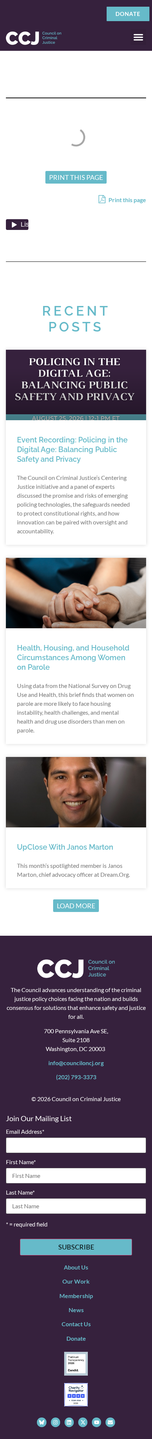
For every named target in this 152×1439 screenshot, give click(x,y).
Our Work (76, 1281)
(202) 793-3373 (76, 1076)
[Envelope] (110, 1422)
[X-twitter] (82, 1422)
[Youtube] (96, 1422)
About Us (76, 1267)
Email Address (25, 1132)
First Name (21, 1162)
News (76, 1309)
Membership (76, 1295)
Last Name (20, 1192)
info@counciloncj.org (76, 1062)
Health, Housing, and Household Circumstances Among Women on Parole (73, 657)
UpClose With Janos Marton (65, 847)
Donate (76, 1338)
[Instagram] (55, 1422)
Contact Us (76, 1323)
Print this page (126, 199)
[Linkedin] (69, 1422)
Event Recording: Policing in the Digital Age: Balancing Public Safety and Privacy (72, 449)
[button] (138, 37)
